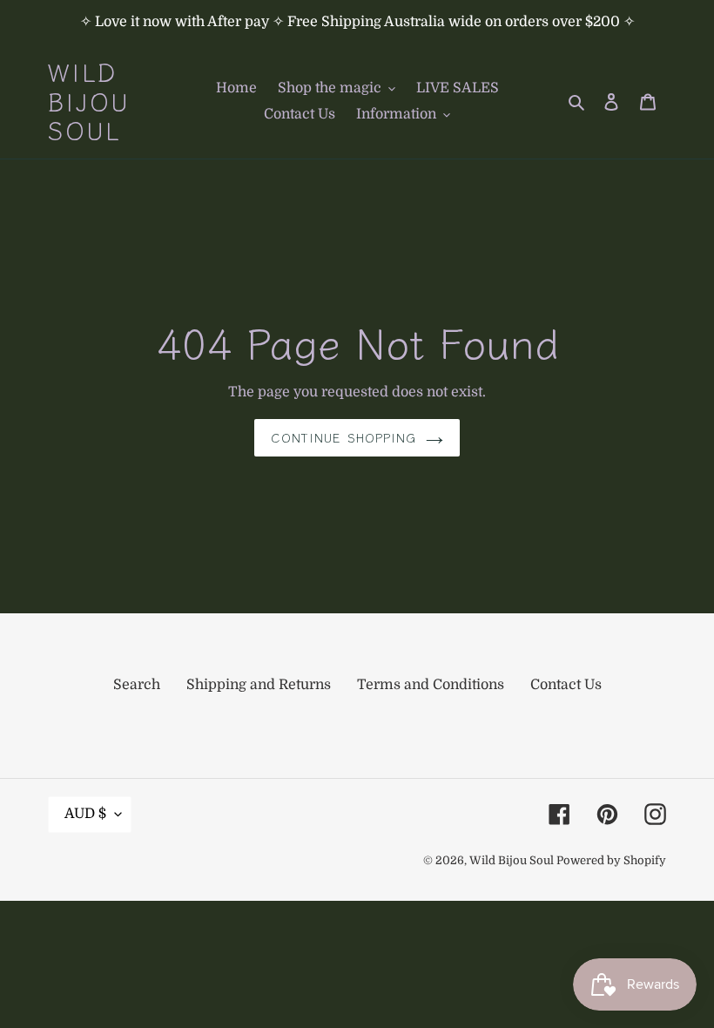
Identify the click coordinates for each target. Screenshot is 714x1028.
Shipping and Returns (258, 685)
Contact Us (566, 685)
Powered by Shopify (611, 860)
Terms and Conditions (430, 685)
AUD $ (85, 814)
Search (136, 685)
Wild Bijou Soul (89, 101)
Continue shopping (343, 437)
